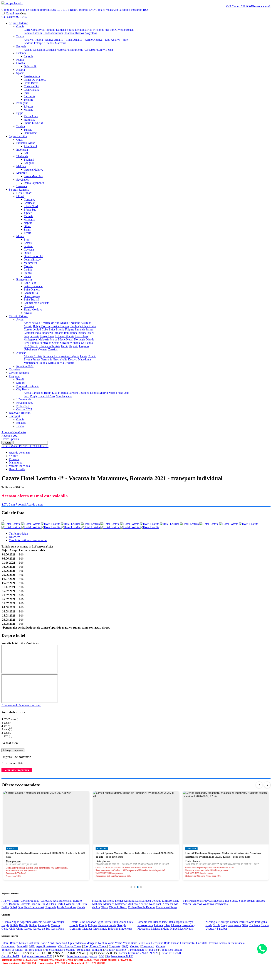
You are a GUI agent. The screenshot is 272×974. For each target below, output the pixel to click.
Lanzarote (29, 96)
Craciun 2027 (24, 409)
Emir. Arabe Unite (123, 921)
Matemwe (121, 904)
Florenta (63, 392)
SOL (101, 956)
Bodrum (28, 43)
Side (216, 900)
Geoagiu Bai (31, 292)
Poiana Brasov (32, 259)
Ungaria (73, 346)
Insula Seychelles (34, 182)
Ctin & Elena (48, 904)
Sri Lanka (87, 342)
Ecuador (91, 921)
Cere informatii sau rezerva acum (28, 540)
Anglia (64, 322)
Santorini (57, 33)
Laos (51, 336)
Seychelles (22, 179)
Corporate (82, 9)
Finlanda (21, 53)
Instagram (136, 9)
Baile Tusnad (31, 299)
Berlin (47, 392)
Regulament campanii (90, 949)
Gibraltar (29, 332)
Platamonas (196, 900)
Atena (27, 392)
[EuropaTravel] (11, 3)
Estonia (60, 329)
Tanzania (21, 186)
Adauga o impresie (13, 750)
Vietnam (42, 349)
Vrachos (197, 904)
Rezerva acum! (261, 6)
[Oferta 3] (138, 887)
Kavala (81, 907)
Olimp (27, 226)
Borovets (24, 904)
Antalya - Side (119, 39)
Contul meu (8, 9)
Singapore (66, 342)
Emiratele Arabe (25, 143)
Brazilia (55, 326)
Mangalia (29, 219)
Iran (66, 332)
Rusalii (20, 379)
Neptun (28, 222)
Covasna (29, 249)
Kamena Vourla (65, 29)
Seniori (20, 382)
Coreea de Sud (32, 329)
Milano (113, 392)
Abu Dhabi (30, 146)
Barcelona (37, 392)
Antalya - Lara (101, 39)
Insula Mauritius (33, 176)
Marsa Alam (31, 116)
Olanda (90, 339)
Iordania (58, 332)
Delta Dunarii (24, 192)
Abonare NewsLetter (13, 432)
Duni (20, 907)
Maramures (30, 262)
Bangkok (29, 162)
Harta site (151, 949)
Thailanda (22, 156)
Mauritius (21, 172)
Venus (27, 232)
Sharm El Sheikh (33, 123)
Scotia (55, 342)
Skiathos (69, 33)
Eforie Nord (31, 206)
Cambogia (76, 326)
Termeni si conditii (12, 949)
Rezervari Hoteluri (20, 412)
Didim (5, 907)
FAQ (92, 9)
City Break (22, 389)
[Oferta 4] (141, 887)
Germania (46, 359)
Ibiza (26, 93)
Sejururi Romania (19, 189)
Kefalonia (81, 29)
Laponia (28, 56)
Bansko (77, 900)
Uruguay (84, 346)
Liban (167, 925)
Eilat (54, 392)
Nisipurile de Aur (78, 49)
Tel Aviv (50, 396)
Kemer (119, 900)
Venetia (60, 396)
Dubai (13, 907)
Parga (173, 907)
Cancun (35, 904)
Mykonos (98, 29)
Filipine (69, 329)
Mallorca (97, 904)
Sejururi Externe (18, 23)
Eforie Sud (30, 209)
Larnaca (73, 392)
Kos (89, 29)
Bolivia (45, 326)
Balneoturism (24, 279)
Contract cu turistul (170, 949)
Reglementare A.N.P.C (119, 956)
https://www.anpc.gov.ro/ (82, 956)
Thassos (79, 33)
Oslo (126, 392)
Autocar (21, 352)
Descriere (14, 536)
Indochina (114, 928)
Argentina (74, 322)
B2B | (32, 946)
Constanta (29, 199)
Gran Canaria (31, 89)
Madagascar (31, 339)
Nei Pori (110, 29)
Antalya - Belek (63, 39)
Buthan (64, 326)
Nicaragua (212, 921)
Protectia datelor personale (59, 949)
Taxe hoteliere (136, 949)
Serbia (52, 362)
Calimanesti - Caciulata (193, 943)
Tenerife (28, 99)
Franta (20, 59)
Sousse (234, 900)
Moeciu (28, 266)
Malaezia (43, 339)
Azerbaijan (58, 921)
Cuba (19, 139)
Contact (100, 9)
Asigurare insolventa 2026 (37, 956)
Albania (28, 356)
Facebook (124, 9)
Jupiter (27, 212)
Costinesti (29, 202)
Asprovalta (46, 900)
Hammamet (30, 133)
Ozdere (132, 907)
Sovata (28, 312)
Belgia (37, 326)
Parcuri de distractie (27, 386)
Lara (138, 900)
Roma (41, 396)
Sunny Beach (105, 49)
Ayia (55, 900)
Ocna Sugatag (32, 296)
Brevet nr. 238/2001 (172, 953)
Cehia (83, 356)
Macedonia (84, 359)
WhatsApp (111, 9)
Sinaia (27, 276)
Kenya (44, 336)
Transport (14, 416)
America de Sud (50, 322)
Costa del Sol (31, 86)
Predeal (28, 272)
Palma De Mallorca (35, 79)
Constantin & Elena (44, 49)
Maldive (21, 166)
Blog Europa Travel (95, 946)
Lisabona (84, 392)
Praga (33, 396)
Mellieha (132, 904)
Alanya (5, 900)
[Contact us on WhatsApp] (262, 949)
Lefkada (156, 900)
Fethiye (38, 43)
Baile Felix (30, 282)
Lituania (69, 336)
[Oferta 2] (134, 887)
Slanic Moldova (33, 309)
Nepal (69, 339)
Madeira (28, 109)
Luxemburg (81, 336)
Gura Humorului (33, 256)
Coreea (28, 928)
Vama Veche (115, 943)
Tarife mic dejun (18, 533)
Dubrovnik (30, 66)
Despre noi (147, 946)
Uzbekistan (30, 349)
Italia (26, 336)
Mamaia (28, 216)
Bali (26, 153)
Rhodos (47, 33)
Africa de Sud (32, 322)
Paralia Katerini (33, 33)
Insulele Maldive (33, 169)
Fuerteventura (32, 76)
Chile (85, 326)
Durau (27, 252)
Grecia (20, 26)
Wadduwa (208, 904)
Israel (90, 332)
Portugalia (22, 103)
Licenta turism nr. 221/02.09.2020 (138, 953)
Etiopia (83, 925)
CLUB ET (63, 9)
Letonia (59, 336)
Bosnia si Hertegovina (56, 356)
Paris (26, 396)
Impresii (45, 9)
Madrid (103, 392)
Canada (55, 925)
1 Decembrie (23, 399)
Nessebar (62, 49)
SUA (27, 346)
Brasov (28, 242)
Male (176, 900)
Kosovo (72, 359)
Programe (14, 376)
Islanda (82, 332)
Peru (26, 342)
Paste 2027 (22, 406)
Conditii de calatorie (27, 9)
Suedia (34, 346)
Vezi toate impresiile (16, 770)
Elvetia (28, 359)
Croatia (20, 63)
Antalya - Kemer (83, 39)
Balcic (63, 900)
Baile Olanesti (32, 289)
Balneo (14, 943)
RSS (145, 9)
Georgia (121, 925)
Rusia (209, 925)
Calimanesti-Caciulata (36, 302)
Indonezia (22, 149)
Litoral (20, 196)
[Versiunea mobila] (22, 3)
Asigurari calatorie (115, 949)
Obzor (92, 49)
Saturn (27, 229)
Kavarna (97, 900)
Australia (86, 322)
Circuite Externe (18, 316)
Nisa (120, 392)
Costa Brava (31, 83)
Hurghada (29, 119)
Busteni (28, 246)
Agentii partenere (46, 946)
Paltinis (28, 269)
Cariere (160, 946)
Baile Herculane (33, 286)
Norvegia (79, 339)
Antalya (28, 39)
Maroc (53, 339)
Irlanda (73, 332)
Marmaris (60, 43)
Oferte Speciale (10, 439)
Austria (20, 69)
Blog (73, 9)
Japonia (34, 336)
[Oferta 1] (131, 887)
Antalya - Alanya (43, 39)
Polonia (34, 342)
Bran (26, 239)
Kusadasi (48, 43)
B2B (53, 9)
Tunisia (20, 126)
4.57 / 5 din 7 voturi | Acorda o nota (22, 504)
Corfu (27, 29)
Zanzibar (53, 349)
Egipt (19, 113)
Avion (19, 319)
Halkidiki (49, 29)
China (92, 326)
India (38, 332)
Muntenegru (31, 362)
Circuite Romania (19, 372)
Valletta (187, 904)
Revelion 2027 (24, 366)
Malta (165, 928)
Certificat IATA (10, 956)
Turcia (20, 36)
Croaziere (14, 369)
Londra (94, 392)
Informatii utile (33, 949)
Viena (69, 396)
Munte (20, 236)
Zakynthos (91, 33)
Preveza (208, 900)
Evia (41, 29)
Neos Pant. (155, 904)
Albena (28, 49)
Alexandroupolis (29, 900)
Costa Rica (57, 928)
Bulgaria (21, 46)
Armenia (37, 921)
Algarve (28, 106)
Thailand (29, 159)
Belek (4, 904)
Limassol (167, 900)
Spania (20, 73)
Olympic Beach (124, 29)
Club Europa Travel (69, 946)
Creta (34, 29)
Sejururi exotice (18, 136)
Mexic (62, 339)
